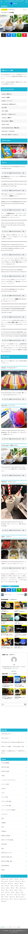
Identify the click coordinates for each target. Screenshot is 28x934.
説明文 (3, 869)
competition (11, 883)
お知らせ (3, 788)
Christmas (4, 883)
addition (17, 879)
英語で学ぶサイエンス (14, 586)
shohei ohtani (10, 894)
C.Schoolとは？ (4, 6)
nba (3, 892)
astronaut (12, 881)
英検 (2, 848)
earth (22, 883)
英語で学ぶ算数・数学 (6, 861)
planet (13, 892)
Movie (17, 890)
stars (7, 896)
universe (17, 899)
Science (4, 894)
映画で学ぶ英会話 (5, 835)
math (3, 890)
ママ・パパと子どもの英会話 (8, 809)
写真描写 (3, 822)
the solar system (6, 899)
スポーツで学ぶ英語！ (6, 801)
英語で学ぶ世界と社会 (6, 857)
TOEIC (3, 775)
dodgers (17, 883)
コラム (3, 792)
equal (13, 885)
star (3, 896)
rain (22, 892)
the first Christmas (20, 896)
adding (12, 879)
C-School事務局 (5, 762)
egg (3, 885)
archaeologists (5, 881)
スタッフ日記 (4, 797)
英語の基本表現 (5, 865)
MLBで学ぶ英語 (5, 767)
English (7, 885)
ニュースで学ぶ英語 (6, 805)
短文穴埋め (4, 844)
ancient (22, 879)
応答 (2, 827)
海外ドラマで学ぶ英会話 (7, 839)
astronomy (18, 881)
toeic (12, 899)
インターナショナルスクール (8, 780)
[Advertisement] (14, 52)
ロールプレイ (4, 814)
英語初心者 (5, 901)
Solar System (18, 894)
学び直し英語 (23, 899)
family (17, 885)
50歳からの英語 (5, 879)
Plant (18, 892)
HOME (3, 927)
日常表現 (3, 831)
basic (24, 881)
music (21, 890)
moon (12, 890)
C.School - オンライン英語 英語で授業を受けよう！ (14, 930)
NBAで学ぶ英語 (5, 771)
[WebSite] (14, 671)
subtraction (13, 896)
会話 (2, 818)
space (24, 894)
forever (22, 885)
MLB (8, 890)
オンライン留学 (4, 9)
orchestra (8, 892)
